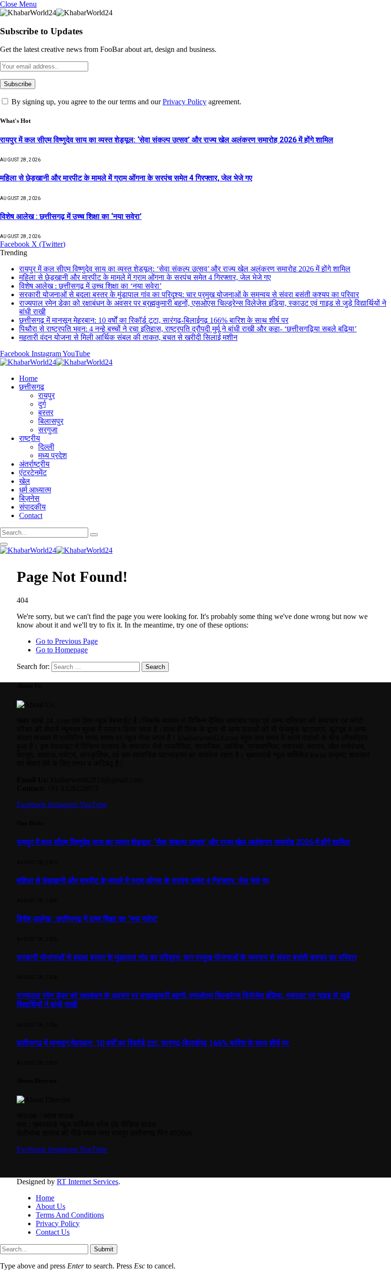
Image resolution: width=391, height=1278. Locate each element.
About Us (50, 1206)
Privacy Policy (184, 102)
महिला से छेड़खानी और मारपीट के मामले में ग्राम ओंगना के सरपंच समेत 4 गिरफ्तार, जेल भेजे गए (126, 177)
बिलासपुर (50, 421)
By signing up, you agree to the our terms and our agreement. (125, 102)
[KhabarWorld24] (56, 362)
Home (28, 378)
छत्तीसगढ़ (31, 387)
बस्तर (45, 413)
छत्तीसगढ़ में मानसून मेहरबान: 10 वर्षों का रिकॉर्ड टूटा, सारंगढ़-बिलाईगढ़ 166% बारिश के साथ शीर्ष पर (153, 320)
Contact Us (53, 1232)
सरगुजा (48, 430)
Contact (30, 515)
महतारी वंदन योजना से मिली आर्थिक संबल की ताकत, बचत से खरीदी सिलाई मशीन (128, 337)
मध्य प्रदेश (52, 455)
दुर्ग (42, 404)
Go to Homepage (62, 650)
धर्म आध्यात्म (35, 490)
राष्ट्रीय (29, 438)
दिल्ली (46, 447)
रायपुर (46, 395)
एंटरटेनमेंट (33, 473)
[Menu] (4, 544)
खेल (24, 481)
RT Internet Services (87, 1182)
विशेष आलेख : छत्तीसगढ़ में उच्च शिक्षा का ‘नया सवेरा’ (71, 216)
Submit (103, 1249)
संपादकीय (32, 507)
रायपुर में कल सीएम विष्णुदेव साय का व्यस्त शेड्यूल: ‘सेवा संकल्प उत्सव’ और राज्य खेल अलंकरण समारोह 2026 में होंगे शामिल (166, 139)
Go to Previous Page (67, 641)
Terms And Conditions (70, 1215)
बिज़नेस (29, 498)
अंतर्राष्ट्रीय (34, 464)
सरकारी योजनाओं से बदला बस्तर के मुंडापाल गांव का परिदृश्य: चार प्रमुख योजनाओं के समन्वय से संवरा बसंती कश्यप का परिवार (189, 294)
